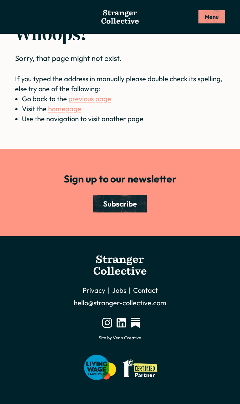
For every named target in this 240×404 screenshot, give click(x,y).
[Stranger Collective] (120, 17)
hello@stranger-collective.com (120, 302)
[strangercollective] (135, 322)
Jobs (119, 290)
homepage (64, 108)
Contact (145, 290)
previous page (89, 98)
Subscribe (120, 203)
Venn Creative (127, 338)
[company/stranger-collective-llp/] (121, 322)
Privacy (93, 290)
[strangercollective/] (107, 322)
